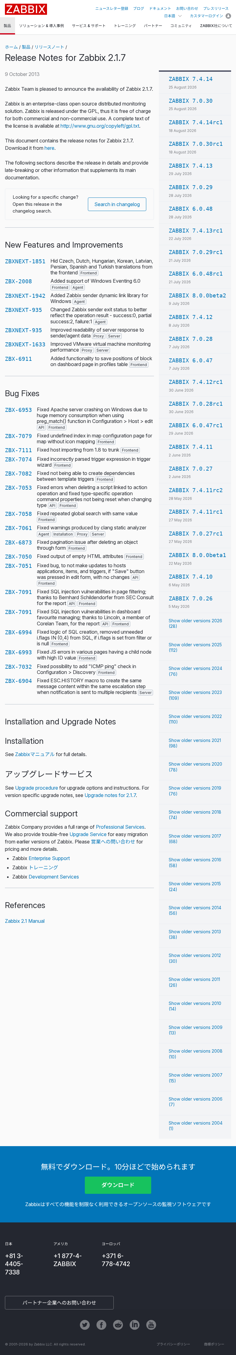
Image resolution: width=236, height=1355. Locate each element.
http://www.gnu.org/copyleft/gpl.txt (100, 126)
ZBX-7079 (18, 436)
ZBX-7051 (18, 566)
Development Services (54, 877)
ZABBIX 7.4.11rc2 (196, 490)
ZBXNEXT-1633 (25, 344)
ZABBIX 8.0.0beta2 (197, 295)
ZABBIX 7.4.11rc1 (196, 511)
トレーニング (43, 867)
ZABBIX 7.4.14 (191, 79)
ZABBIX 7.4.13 (191, 165)
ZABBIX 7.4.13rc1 (196, 230)
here (49, 148)
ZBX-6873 (18, 542)
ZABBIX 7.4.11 (191, 447)
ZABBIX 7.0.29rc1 (196, 252)
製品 (26, 47)
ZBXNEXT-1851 (25, 261)
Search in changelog (117, 204)
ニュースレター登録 (111, 8)
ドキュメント (160, 8)
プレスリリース (216, 8)
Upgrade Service (88, 834)
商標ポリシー (214, 1344)
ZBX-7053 (18, 487)
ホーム (11, 47)
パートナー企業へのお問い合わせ (59, 1303)
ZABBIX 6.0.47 (191, 360)
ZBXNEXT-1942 (25, 296)
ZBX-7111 (18, 450)
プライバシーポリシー (173, 1344)
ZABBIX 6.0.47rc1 (196, 425)
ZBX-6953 (18, 410)
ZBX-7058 (18, 514)
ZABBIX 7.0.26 (191, 598)
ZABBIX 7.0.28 (191, 339)
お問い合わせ (187, 8)
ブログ (138, 8)
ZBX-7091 (18, 592)
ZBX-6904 (18, 681)
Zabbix (26, 9)
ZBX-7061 (18, 528)
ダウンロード (118, 1185)
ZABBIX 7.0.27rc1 (196, 533)
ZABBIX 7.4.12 (191, 317)
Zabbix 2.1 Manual (25, 921)
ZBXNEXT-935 (23, 310)
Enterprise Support (49, 858)
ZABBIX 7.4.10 (191, 576)
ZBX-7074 (18, 459)
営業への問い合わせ (113, 842)
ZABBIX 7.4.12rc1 (196, 382)
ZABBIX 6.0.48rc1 (196, 273)
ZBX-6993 (18, 652)
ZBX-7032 (18, 667)
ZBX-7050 (18, 556)
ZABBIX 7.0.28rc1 (196, 404)
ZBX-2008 (18, 281)
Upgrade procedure (36, 788)
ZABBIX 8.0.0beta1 (197, 555)
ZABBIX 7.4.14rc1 (196, 122)
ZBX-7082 (18, 473)
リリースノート (49, 47)
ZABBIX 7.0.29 (191, 187)
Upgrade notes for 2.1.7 (110, 795)
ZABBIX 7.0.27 (191, 468)
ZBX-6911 (18, 359)
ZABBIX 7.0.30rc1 (196, 144)
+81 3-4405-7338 (14, 1264)
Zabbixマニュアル (35, 754)
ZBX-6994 (18, 632)
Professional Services (120, 827)
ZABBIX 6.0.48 (191, 208)
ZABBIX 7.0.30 (191, 101)
